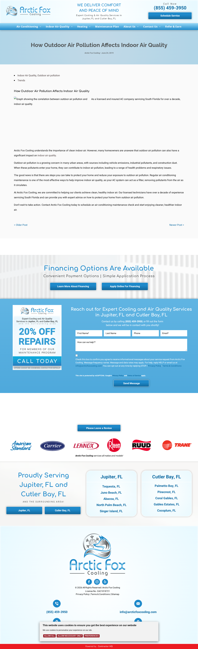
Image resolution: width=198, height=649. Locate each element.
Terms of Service (134, 375)
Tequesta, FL (111, 486)
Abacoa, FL (111, 499)
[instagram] (97, 582)
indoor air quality (47, 155)
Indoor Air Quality (26, 75)
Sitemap (115, 594)
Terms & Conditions (171, 366)
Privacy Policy (154, 366)
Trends (21, 80)
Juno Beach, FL (111, 492)
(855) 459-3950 (170, 8)
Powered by (90, 646)
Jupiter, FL (112, 477)
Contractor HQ (105, 646)
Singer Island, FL (111, 511)
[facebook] (89, 582)
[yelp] (105, 582)
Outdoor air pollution (48, 75)
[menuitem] (28, 26)
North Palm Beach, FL (112, 505)
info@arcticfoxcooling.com (88, 366)
